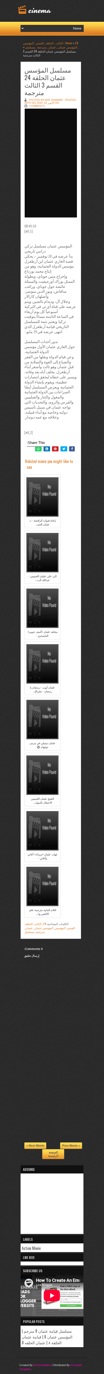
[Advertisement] (52, 1106)
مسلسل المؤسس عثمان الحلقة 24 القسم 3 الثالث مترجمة (47, 81)
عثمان (52, 47)
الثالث (59, 43)
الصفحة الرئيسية (53, 1154)
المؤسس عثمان (67, 47)
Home (68, 43)
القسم (40, 43)
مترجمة (41, 47)
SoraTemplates (42, 1365)
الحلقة (49, 43)
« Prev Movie (71, 1145)
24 (76, 43)
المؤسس (28, 43)
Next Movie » (35, 1145)
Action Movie (31, 1248)
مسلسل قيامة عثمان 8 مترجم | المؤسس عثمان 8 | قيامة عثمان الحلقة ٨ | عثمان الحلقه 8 (47, 1336)
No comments (37, 104)
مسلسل (30, 47)
